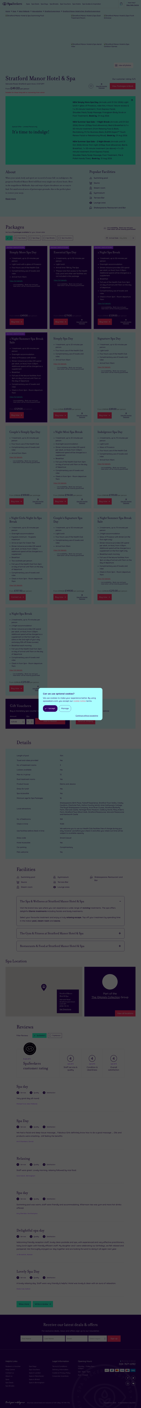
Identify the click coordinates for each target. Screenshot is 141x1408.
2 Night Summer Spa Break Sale (114, 519)
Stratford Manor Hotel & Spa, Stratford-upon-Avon (81, 11)
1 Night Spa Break (109, 252)
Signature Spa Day (109, 338)
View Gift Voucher (101, 87)
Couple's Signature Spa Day (67, 519)
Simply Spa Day (63, 338)
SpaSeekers (41, 1035)
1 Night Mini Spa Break (68, 432)
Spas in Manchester (36, 1376)
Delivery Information (60, 1369)
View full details (16, 281)
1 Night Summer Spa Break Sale (26, 340)
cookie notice (79, 701)
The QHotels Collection (106, 997)
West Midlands (24, 11)
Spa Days (36, 238)
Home (8, 11)
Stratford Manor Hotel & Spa (40, 78)
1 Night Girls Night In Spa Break (25, 519)
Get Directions (65, 1009)
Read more (11, 199)
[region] (44, 991)
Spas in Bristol (34, 1379)
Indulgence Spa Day (109, 432)
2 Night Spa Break (20, 614)
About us (9, 1376)
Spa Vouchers (67, 238)
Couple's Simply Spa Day (24, 432)
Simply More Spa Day (23, 252)
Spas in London (35, 1373)
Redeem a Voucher (13, 1366)
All (10, 238)
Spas (14, 11)
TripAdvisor (56, 1035)
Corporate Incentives (60, 1376)
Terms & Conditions (59, 1366)
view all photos (125, 65)
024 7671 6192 (127, 1364)
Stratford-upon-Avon (52, 11)
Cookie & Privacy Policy (61, 1373)
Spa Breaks (50, 238)
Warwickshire (37, 11)
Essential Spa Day (65, 252)
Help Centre (10, 1369)
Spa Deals (22, 238)
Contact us (10, 1373)
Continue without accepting (87, 715)
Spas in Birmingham (36, 1383)
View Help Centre (132, 5)
